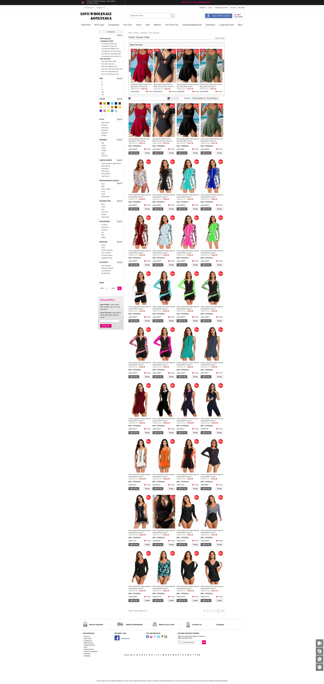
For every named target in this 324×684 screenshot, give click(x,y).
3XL (102, 94)
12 (168, 98)
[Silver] (108, 114)
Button (103, 237)
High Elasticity (106, 266)
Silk (102, 143)
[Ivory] (120, 111)
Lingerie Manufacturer (166, 681)
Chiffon (103, 151)
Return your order (166, 624)
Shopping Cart (220, 7)
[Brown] (116, 107)
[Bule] (112, 111)
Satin (103, 153)
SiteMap (225, 681)
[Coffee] (120, 103)
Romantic (104, 130)
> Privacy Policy (88, 649)
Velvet (103, 148)
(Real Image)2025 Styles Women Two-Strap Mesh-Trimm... (188, 85)
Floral (103, 207)
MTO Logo (99, 25)
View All (119, 35)
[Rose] (120, 114)
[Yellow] (108, 111)
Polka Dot (104, 212)
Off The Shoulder (107, 250)
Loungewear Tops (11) (109, 46)
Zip (102, 232)
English (100, 8)
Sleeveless (105, 168)
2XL (102, 92)
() (150, 91)
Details (147, 153)
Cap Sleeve (105, 176)
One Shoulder (106, 253)
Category (220, 624)
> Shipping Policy (89, 645)
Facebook (125, 638)
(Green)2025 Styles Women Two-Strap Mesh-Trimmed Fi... (211, 85)
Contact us (197, 624)
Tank (103, 248)
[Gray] (116, 111)
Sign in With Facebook (222, 16)
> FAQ (85, 647)
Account (233, 7)
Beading (104, 230)
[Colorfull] (112, 114)
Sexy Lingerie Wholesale (115, 681)
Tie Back (104, 225)
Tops (147, 25)
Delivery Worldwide (134, 624)
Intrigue (104, 135)
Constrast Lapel (106, 255)
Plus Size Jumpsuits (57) (109, 71)
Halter (103, 245)
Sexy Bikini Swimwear (213, 681)
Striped (103, 214)
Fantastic (104, 133)
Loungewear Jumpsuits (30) (111, 54)
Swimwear (210, 25)
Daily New (85, 25)
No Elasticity (105, 273)
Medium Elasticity (107, 268)
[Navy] (116, 103)
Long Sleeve (105, 174)
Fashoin (104, 125)
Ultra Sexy (104, 128)
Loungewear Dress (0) (109, 44)
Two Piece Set (171, 25)
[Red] (101, 103)
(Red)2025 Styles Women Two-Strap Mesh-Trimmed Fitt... (141, 85)
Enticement (105, 123)
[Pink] (104, 111)
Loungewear (113, 25)
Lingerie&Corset (226, 25)
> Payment (86, 654)
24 (171, 98)
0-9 (198, 655)
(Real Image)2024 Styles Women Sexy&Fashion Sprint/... (139, 196)
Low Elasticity (106, 271)
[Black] (108, 103)
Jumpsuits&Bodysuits (192, 25)
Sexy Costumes (200, 681)
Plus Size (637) (105, 59)
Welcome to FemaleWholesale (196, 2)
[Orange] (112, 107)
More (240, 25)
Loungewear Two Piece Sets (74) (111, 51)
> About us (86, 636)
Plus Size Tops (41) (108, 64)
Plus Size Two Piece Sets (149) (112, 69)
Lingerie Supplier (152, 681)
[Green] (104, 103)
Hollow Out (105, 227)
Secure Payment (96, 624)
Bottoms (157, 25)
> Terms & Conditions (90, 651)
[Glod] (120, 107)
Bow (102, 235)
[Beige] (104, 107)
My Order (242, 7)
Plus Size (127, 25)
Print (103, 209)
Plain (103, 204)
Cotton (103, 146)
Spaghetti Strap (106, 258)
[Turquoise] (112, 103)
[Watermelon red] (116, 114)
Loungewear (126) (106, 41)
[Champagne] (108, 107)
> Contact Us (87, 641)
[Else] (104, 114)
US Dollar (88, 8)
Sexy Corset (179, 681)
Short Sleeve (105, 166)
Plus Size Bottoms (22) (109, 66)
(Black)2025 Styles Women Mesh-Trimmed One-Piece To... (164, 85)
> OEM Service (88, 643)
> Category (86, 656)
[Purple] (101, 111)
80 (177, 98)
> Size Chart (87, 638)
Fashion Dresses (189, 681)
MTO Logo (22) (105, 38)
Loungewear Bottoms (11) (110, 49)
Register (202, 7)
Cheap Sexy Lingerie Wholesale (135, 681)
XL (102, 89)
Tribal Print (105, 217)
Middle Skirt (105, 197)
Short (103, 194)
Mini (102, 186)
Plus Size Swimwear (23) (110, 74)
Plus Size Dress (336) (108, 61)
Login (210, 7)
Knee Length (105, 189)
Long (103, 191)
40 (174, 98)
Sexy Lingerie (101, 681)
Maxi (103, 184)
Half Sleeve (105, 171)
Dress (138, 25)
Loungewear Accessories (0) (111, 56)
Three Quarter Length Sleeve (111, 163)
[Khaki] (101, 107)
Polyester (104, 156)
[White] (101, 114)
